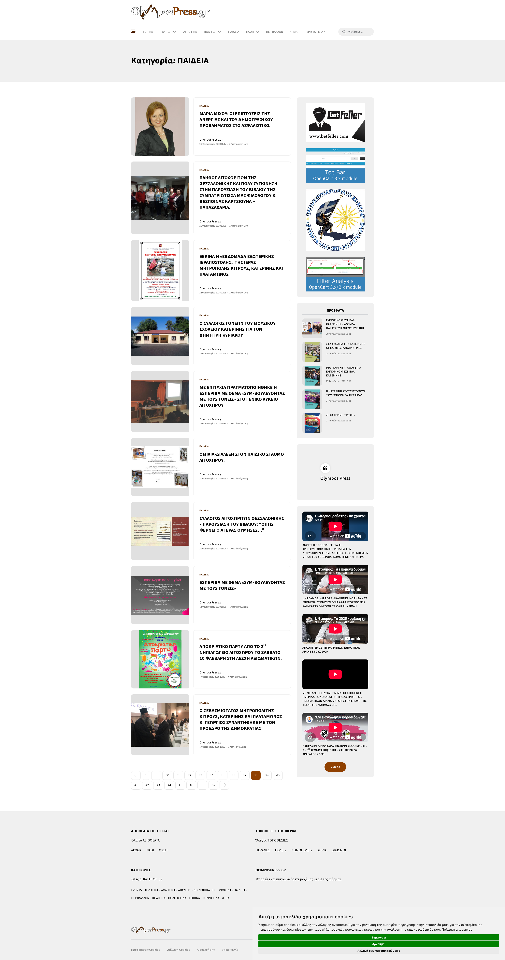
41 (136, 785)
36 (233, 775)
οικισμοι (338, 850)
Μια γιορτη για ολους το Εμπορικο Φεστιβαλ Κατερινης (343, 372)
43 (158, 785)
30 (167, 775)
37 (244, 775)
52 (213, 785)
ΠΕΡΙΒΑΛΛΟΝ (274, 32)
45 (180, 785)
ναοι (150, 850)
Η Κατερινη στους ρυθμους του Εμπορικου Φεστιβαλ (346, 393)
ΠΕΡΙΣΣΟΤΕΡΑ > (315, 32)
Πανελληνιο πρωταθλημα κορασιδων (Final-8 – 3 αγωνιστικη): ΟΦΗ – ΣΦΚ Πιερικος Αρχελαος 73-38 (334, 750)
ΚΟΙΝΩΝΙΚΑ (202, 890)
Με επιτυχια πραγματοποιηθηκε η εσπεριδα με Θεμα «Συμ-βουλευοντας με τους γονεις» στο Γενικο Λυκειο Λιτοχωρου (242, 396)
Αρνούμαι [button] (378, 944)
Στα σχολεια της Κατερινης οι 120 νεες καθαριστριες (345, 346)
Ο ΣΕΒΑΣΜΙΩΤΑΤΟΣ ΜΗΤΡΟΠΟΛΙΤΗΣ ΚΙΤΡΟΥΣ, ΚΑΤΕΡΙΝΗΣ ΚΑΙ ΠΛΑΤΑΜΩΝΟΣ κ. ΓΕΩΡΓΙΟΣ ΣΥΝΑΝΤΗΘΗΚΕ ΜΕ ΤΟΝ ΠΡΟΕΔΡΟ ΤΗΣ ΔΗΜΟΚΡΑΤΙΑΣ (240, 719)
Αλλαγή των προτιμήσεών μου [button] (378, 950)
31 (178, 775)
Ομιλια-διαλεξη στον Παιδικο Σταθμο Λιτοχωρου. (241, 457)
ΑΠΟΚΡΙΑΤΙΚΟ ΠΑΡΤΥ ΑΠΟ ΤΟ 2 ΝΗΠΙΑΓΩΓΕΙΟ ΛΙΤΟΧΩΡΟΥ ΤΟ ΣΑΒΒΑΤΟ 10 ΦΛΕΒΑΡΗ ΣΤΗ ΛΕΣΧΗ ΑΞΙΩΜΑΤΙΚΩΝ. (240, 652)
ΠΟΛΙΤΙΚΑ (252, 32)
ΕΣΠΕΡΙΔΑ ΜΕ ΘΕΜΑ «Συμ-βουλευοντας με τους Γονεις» (242, 585)
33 (200, 775)
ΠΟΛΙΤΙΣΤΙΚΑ (212, 32)
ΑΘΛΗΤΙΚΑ (168, 890)
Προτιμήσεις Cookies (145, 950)
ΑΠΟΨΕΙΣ (184, 890)
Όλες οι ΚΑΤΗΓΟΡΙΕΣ (146, 879)
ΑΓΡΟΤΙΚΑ (190, 32)
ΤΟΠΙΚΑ (147, 32)
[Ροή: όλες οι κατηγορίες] (133, 32)
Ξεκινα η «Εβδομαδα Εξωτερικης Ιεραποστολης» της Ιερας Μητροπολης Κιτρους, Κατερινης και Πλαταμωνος (241, 265)
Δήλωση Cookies (178, 950)
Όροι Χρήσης (206, 950)
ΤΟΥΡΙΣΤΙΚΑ (168, 32)
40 (278, 775)
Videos (335, 767)
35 (222, 775)
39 (266, 775)
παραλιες (262, 850)
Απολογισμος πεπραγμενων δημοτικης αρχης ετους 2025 (331, 649)
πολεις (280, 850)
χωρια (321, 850)
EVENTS (136, 890)
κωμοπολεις (301, 850)
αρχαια (136, 850)
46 (191, 785)
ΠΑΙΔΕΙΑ (233, 32)
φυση (163, 850)
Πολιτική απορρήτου (457, 929)
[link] (457, 929)
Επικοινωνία (230, 950)
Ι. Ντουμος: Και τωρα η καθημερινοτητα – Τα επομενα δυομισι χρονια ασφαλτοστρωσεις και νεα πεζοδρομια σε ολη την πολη (334, 602)
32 (189, 775)
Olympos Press (335, 478)
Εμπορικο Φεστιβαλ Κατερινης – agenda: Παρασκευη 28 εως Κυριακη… (346, 324)
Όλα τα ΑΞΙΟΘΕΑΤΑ (145, 840)
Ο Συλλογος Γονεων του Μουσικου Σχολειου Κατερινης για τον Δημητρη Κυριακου (237, 329)
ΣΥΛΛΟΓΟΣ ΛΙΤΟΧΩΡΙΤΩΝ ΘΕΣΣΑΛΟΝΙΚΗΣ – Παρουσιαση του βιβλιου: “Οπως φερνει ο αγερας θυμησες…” (241, 524)
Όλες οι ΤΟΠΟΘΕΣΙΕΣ (271, 840)
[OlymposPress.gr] (170, 12)
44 (169, 785)
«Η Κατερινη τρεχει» (340, 415)
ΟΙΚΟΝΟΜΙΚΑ (221, 890)
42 (147, 785)
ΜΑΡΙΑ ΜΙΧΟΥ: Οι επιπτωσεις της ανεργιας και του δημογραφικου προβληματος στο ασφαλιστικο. (236, 119)
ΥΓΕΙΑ (293, 32)
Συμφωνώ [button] (379, 937)
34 (211, 775)
